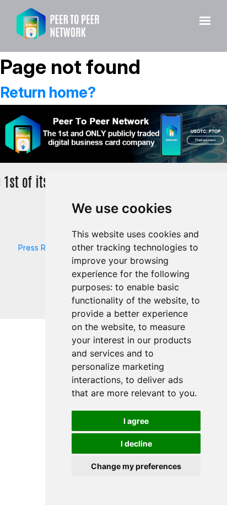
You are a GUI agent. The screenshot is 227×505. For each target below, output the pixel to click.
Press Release (44, 247)
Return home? (48, 92)
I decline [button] (136, 443)
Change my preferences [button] (136, 466)
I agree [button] (136, 421)
